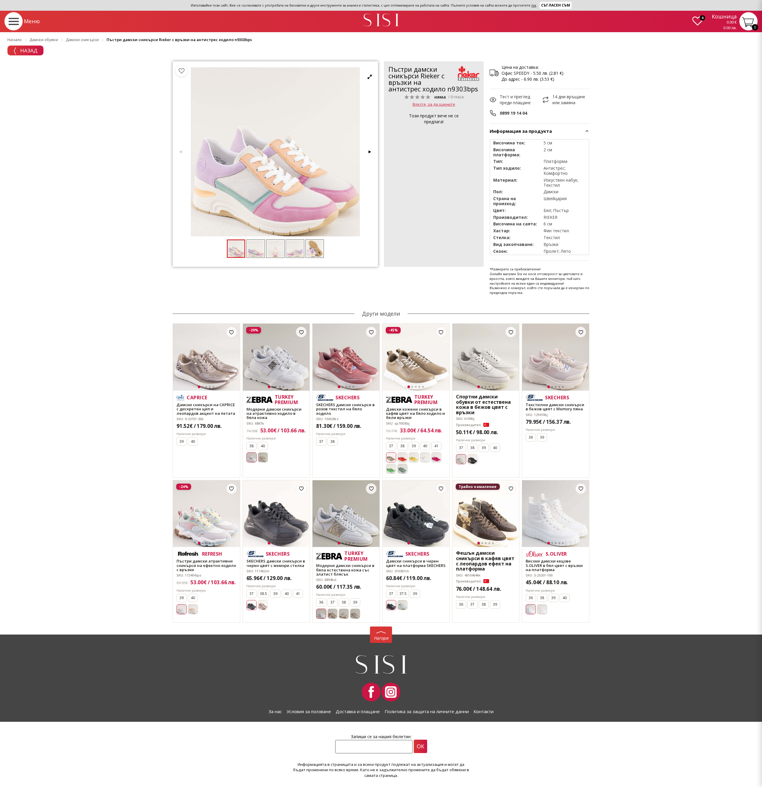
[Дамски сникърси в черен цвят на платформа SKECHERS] (415, 513)
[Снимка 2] (203, 387)
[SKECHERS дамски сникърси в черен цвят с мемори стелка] (276, 513)
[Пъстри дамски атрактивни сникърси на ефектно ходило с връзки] (206, 513)
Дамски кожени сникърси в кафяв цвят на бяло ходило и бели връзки (415, 413)
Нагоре (381, 638)
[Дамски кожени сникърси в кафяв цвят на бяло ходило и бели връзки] (415, 357)
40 (193, 441)
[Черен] (472, 459)
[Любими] (182, 71)
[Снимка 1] (199, 387)
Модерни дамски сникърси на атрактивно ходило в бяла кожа (274, 413)
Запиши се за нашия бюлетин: (381, 736)
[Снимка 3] (206, 387)
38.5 (263, 593)
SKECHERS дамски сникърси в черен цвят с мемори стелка (275, 563)
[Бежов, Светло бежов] (355, 614)
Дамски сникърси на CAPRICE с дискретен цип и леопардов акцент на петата (206, 409)
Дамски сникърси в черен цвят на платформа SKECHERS (416, 563)
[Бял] (425, 457)
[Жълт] (414, 457)
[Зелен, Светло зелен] (402, 605)
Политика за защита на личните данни (427, 711)
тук (533, 5)
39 (181, 441)
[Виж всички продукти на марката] (468, 73)
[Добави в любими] (231, 332)
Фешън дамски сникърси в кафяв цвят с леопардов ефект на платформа (485, 561)
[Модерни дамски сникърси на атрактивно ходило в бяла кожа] (276, 357)
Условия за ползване (309, 711)
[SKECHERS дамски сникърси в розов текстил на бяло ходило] (346, 357)
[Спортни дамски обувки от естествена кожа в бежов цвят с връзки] (485, 357)
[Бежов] (263, 457)
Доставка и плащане (358, 711)
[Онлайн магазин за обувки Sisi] (381, 664)
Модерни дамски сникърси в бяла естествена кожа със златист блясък (345, 569)
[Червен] (402, 457)
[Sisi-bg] (381, 20)
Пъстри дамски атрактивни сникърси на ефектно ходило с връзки (206, 565)
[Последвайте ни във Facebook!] (371, 692)
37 (321, 441)
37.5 (403, 593)
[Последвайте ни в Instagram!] (390, 692)
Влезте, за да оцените (434, 104)
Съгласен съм (555, 5)
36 (531, 437)
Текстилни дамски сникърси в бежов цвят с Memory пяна (555, 407)
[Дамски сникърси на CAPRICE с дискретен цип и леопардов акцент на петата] (206, 357)
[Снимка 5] (213, 387)
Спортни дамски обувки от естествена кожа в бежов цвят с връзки (483, 404)
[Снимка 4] (210, 387)
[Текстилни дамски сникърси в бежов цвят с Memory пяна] (555, 357)
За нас (275, 711)
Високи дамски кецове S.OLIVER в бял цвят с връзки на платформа (554, 565)
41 (436, 445)
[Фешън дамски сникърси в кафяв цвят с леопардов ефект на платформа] (485, 513)
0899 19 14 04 (513, 113)
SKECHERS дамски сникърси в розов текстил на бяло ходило (345, 409)
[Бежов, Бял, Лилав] (193, 609)
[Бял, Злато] (344, 614)
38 (251, 445)
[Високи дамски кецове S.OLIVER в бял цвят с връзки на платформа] (555, 513)
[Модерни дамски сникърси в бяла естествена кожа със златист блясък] (346, 513)
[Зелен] (391, 469)
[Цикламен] (436, 457)
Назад (28, 50)
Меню (32, 21)
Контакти (484, 711)
